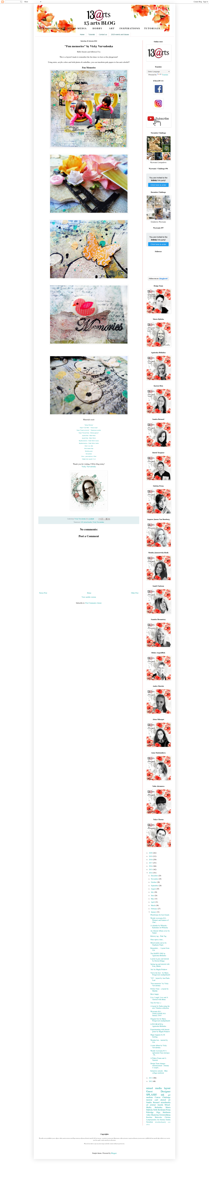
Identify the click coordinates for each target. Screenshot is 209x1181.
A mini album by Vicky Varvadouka (158, 1046)
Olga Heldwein (163, 1112)
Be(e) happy (154, 994)
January (154, 912)
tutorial (149, 1099)
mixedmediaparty (160, 1122)
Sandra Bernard (152, 1102)
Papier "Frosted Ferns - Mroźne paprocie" (89, 433)
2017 (151, 863)
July (152, 892)
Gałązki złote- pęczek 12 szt (89, 459)
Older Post (134, 593)
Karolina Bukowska (154, 1117)
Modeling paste (89, 451)
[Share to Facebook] (106, 519)
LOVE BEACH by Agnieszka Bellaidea (158, 1025)
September (155, 885)
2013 (151, 1078)
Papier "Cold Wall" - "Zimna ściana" (89, 427)
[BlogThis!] (102, 519)
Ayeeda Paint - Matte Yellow (89, 438)
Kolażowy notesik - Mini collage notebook (159, 1072)
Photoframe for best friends (159, 915)
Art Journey (161, 1119)
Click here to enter (158, 184)
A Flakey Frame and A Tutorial (158, 1059)
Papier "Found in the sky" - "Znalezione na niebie (89, 430)
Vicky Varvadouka (89, 466)
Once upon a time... (157, 939)
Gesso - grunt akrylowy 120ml (88, 456)
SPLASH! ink (155, 1094)
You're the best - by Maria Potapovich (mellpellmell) (160, 974)
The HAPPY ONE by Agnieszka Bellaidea (158, 954)
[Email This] (100, 519)
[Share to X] (104, 519)
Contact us (103, 34)
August (153, 889)
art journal (151, 1104)
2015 (151, 869)
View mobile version (89, 597)
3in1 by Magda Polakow (158, 969)
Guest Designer (158, 1091)
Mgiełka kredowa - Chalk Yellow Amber (89, 443)
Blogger (113, 1153)
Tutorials (91, 34)
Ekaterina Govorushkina (160, 1114)
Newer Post (43, 593)
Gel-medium (89, 454)
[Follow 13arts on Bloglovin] (158, 279)
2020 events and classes (120, 34)
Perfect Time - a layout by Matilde (159, 990)
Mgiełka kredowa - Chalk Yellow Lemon (89, 441)
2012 (151, 1081)
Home (82, 34)
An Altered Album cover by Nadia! (160, 932)
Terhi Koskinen (159, 1109)
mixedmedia (165, 1102)
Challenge (166, 1097)
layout (167, 1088)
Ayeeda (160, 1104)
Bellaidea (158, 1107)
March (153, 905)
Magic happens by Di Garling (157, 1036)
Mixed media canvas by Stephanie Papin (158, 944)
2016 (151, 866)
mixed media (88, 522)
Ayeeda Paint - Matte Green (88, 435)
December (154, 875)
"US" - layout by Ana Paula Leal (159, 979)
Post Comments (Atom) (93, 603)
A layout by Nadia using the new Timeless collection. (160, 1007)
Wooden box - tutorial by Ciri (159, 1041)
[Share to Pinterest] (109, 519)
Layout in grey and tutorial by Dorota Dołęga (159, 960)
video (148, 1114)
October (154, 882)
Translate (165, 74)
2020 (151, 853)
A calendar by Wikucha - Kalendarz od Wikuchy (159, 926)
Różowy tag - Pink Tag (158, 936)
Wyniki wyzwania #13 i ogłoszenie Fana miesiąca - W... (159, 1053)
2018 (151, 859)
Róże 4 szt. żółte (89, 446)
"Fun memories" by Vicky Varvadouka (159, 984)
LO (82, 522)
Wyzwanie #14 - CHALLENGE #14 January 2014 (158, 1013)
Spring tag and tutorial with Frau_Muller (159, 965)
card (156, 1099)
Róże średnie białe (88, 448)
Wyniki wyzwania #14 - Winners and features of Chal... (159, 920)
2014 (151, 873)
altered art (165, 1099)
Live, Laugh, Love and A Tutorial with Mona (159, 998)
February (154, 908)
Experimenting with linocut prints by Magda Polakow (160, 1030)
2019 (151, 856)
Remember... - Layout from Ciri (159, 949)
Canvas (157, 1097)
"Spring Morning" (88, 425)
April (153, 902)
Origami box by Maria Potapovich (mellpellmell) (160, 1020)
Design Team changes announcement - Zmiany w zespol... (159, 1065)
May (152, 899)
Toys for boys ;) (155, 1003)
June (152, 895)
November (155, 879)
